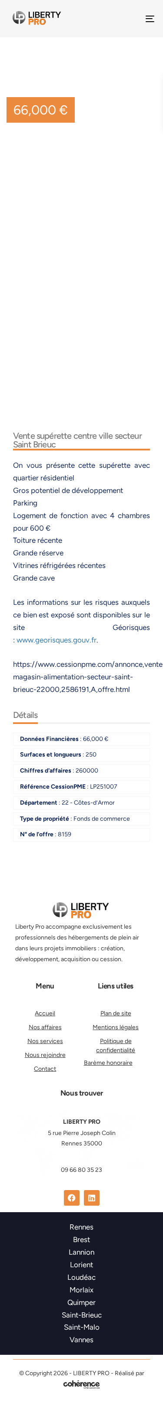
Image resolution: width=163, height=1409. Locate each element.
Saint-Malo (82, 1327)
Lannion (81, 1252)
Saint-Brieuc (82, 1315)
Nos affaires (45, 1027)
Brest (81, 1239)
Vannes (81, 1339)
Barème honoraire (108, 1063)
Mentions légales (116, 1027)
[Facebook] (72, 1198)
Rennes (81, 1227)
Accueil (45, 1013)
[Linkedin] (92, 1198)
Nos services (45, 1041)
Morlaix (81, 1289)
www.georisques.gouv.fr (56, 640)
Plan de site (115, 1013)
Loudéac (81, 1277)
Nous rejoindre (45, 1055)
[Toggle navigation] (130, 18)
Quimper (81, 1302)
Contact (45, 1069)
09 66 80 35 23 (81, 1170)
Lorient (81, 1264)
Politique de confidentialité (115, 1045)
